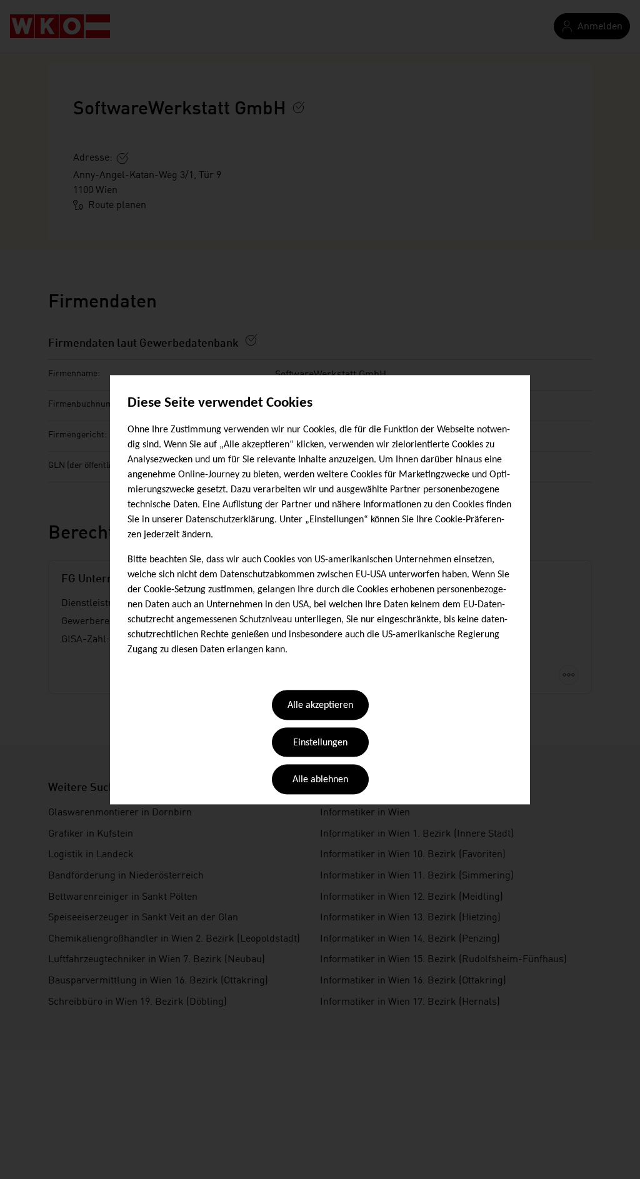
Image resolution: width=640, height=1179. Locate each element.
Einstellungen (320, 743)
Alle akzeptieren (320, 706)
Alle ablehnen (320, 780)
